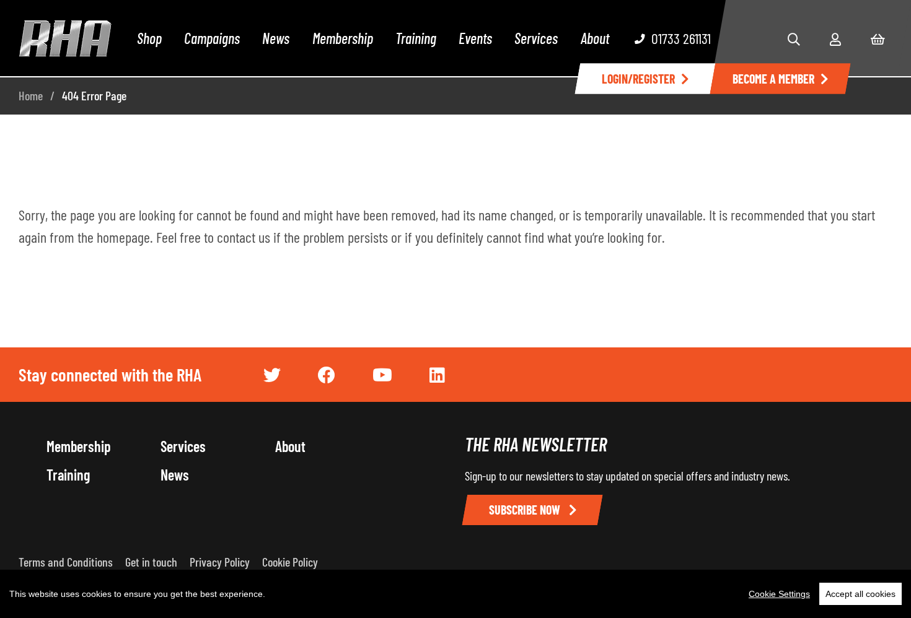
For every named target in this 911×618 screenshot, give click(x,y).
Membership (342, 38)
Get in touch (151, 561)
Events (475, 38)
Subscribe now (526, 509)
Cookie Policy (290, 561)
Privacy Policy (220, 561)
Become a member (773, 78)
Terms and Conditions (66, 561)
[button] (794, 39)
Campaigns (212, 38)
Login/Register (638, 78)
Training (415, 38)
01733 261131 (681, 38)
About (595, 38)
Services (536, 38)
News (275, 38)
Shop (149, 38)
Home (31, 95)
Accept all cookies (860, 594)
